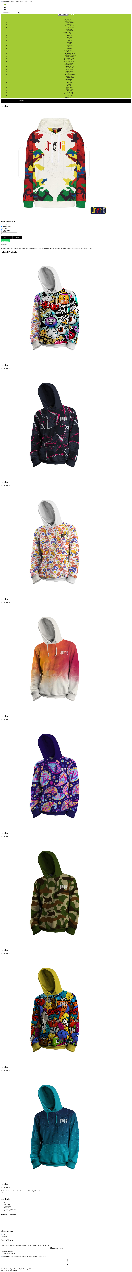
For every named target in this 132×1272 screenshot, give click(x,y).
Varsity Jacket (70, 24)
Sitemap (6, 1207)
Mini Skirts (69, 86)
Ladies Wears (68, 79)
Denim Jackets (69, 27)
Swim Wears (69, 87)
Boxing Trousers (69, 73)
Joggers (69, 42)
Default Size (6, 230)
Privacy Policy (8, 1211)
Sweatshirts (69, 34)
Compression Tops (69, 94)
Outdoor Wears (67, 32)
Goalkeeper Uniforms (69, 55)
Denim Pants (69, 30)
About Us (68, 19)
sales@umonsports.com (11, 1245)
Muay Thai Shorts (69, 74)
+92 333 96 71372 (27, 1245)
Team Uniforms (67, 50)
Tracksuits (69, 40)
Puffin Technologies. (11, 1270)
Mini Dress (69, 82)
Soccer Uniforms (69, 56)
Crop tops (69, 84)
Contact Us (68, 97)
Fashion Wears (68, 21)
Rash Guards (69, 69)
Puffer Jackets (70, 22)
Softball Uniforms (70, 53)
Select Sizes (4, 228)
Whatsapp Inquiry (5, 241)
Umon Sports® (27, 1269)
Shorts (69, 43)
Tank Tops (70, 95)
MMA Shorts (69, 76)
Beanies (69, 48)
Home (68, 18)
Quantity (3, 231)
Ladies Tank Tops (70, 68)
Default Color (6, 226)
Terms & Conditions (10, 1209)
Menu (71, 14)
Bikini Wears (69, 89)
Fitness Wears (68, 64)
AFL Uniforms (69, 52)
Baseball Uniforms (69, 60)
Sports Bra (70, 92)
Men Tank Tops (69, 66)
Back (17, 238)
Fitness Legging (69, 71)
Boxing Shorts (70, 77)
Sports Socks (69, 63)
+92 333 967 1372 (45, 1245)
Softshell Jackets (69, 26)
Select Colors (4, 225)
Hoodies (69, 35)
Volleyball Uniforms (69, 61)
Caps (69, 47)
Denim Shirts (69, 29)
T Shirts (69, 39)
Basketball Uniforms (69, 58)
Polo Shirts (70, 37)
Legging (69, 90)
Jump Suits (70, 81)
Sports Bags (69, 45)
